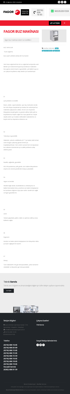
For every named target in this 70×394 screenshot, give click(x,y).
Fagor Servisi (24, 386)
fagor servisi (56, 50)
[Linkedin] (65, 2)
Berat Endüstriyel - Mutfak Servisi (35, 384)
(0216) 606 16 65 (40, 12)
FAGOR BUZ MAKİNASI (21, 31)
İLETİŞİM (56, 23)
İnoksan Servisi (32, 386)
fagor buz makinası (47, 50)
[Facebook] (59, 2)
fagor (56, 48)
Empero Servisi (55, 386)
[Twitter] (62, 2)
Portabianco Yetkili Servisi (43, 386)
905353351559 (62, 11)
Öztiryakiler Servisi (15, 386)
